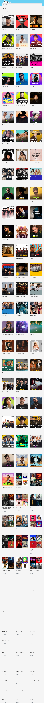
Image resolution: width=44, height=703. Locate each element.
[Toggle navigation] (40, 2)
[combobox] (22, 4)
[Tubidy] (6, 1)
